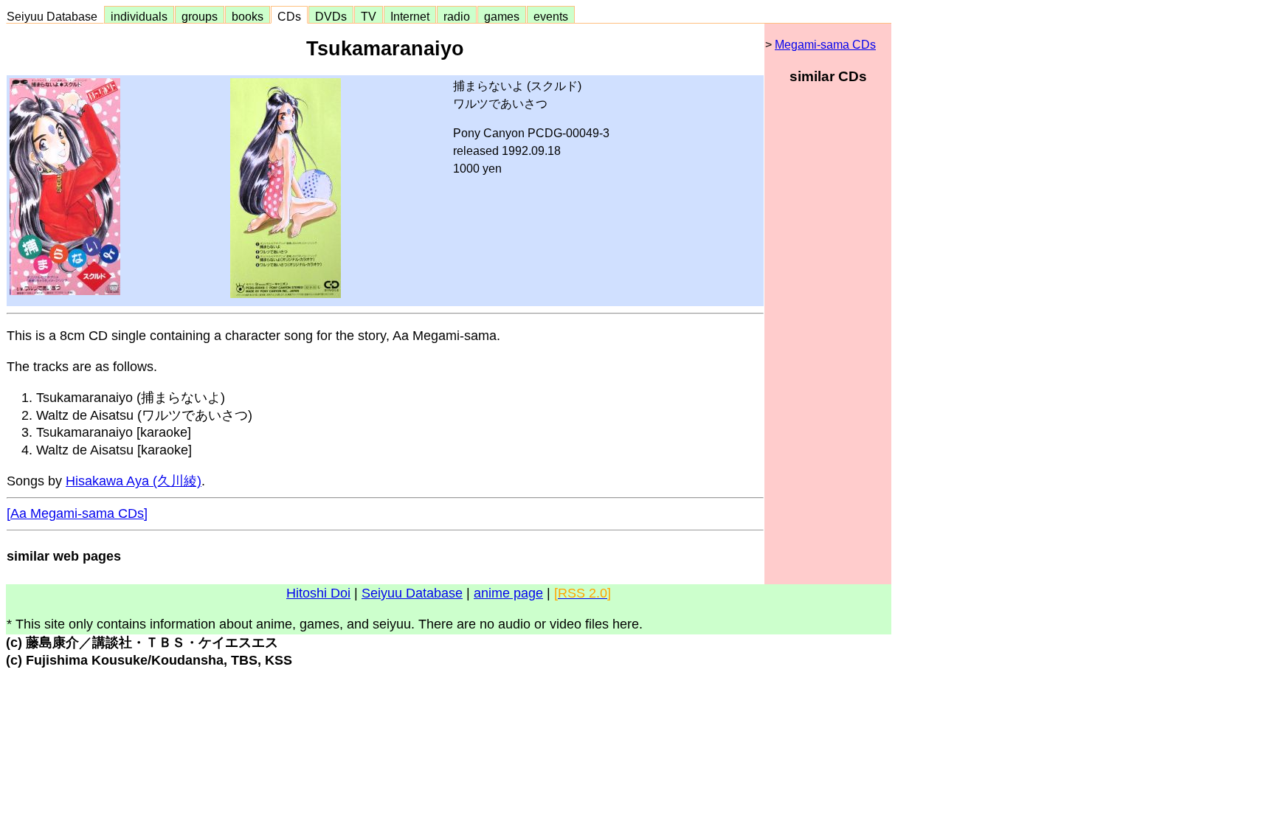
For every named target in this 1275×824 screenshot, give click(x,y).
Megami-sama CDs (825, 44)
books (247, 16)
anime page (508, 593)
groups (200, 16)
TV (368, 16)
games (501, 16)
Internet (409, 16)
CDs (289, 16)
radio (457, 16)
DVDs (331, 16)
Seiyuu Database (55, 16)
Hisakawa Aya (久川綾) (133, 481)
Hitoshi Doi (318, 593)
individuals (139, 16)
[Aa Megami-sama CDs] (77, 513)
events (551, 16)
